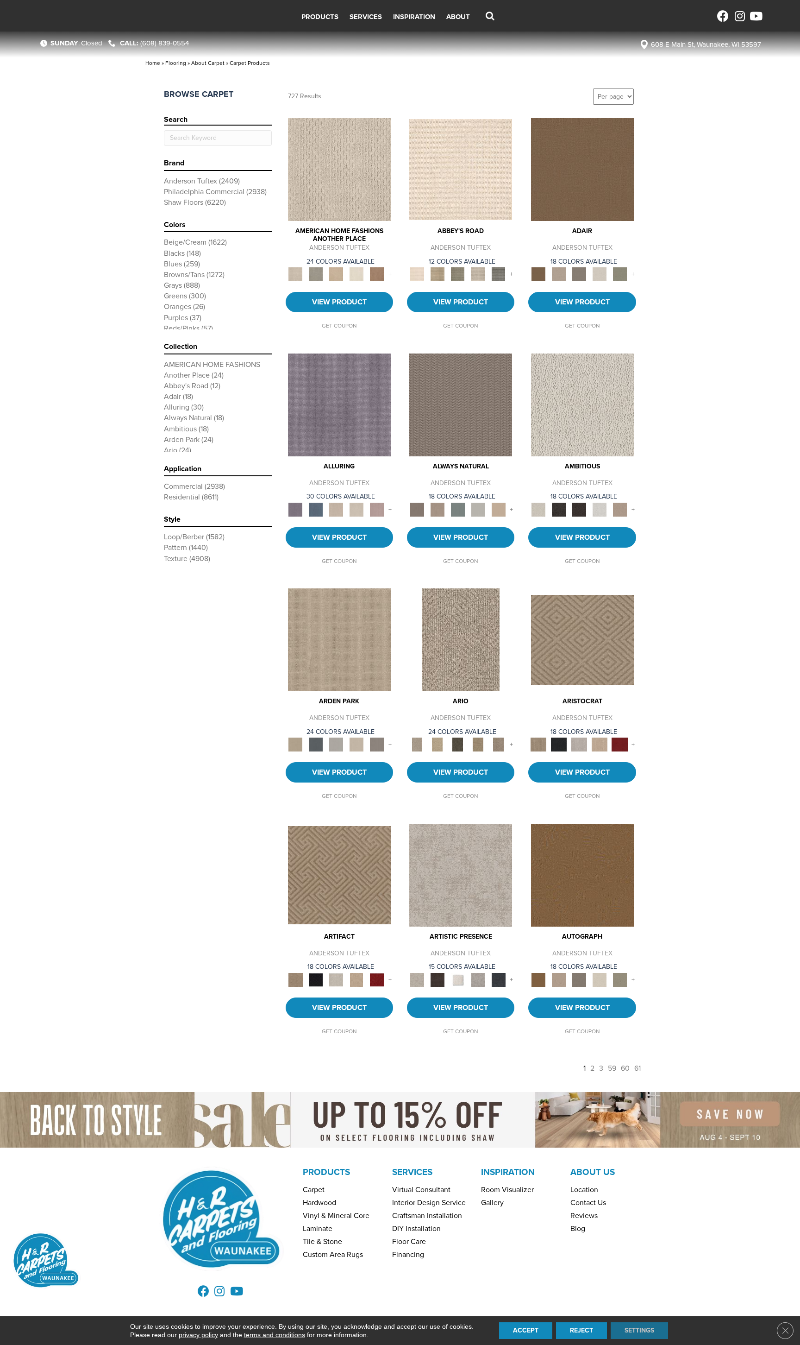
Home (152, 63)
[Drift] (356, 743)
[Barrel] (460, 404)
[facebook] (723, 16)
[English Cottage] (620, 274)
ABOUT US (592, 1172)
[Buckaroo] (377, 274)
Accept (525, 1330)
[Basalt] (336, 509)
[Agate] (339, 168)
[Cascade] (579, 743)
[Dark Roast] (579, 509)
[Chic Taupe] (478, 274)
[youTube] (755, 16)
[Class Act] (579, 274)
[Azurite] (316, 509)
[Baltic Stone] (460, 874)
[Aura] (460, 168)
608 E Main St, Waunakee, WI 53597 (706, 44)
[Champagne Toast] (559, 274)
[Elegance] (599, 274)
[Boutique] (498, 509)
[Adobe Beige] (461, 639)
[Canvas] (582, 404)
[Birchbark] (356, 509)
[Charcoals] (559, 509)
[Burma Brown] (437, 979)
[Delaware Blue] (498, 274)
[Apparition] (458, 743)
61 (637, 1068)
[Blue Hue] (316, 743)
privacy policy (198, 1335)
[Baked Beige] (336, 274)
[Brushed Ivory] (356, 274)
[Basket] (437, 509)
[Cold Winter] (478, 979)
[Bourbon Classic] (582, 168)
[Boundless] (458, 274)
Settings (639, 1330)
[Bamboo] (437, 274)
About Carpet (208, 63)
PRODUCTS (326, 1172)
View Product (339, 302)
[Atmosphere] (316, 274)
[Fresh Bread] (620, 509)
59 (612, 1068)
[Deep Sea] (498, 979)
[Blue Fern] (458, 509)
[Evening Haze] (377, 743)
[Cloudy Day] (336, 743)
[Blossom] (377, 509)
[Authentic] (339, 639)
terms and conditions (274, 1335)
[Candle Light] (458, 979)
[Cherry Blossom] (620, 743)
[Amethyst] (339, 404)
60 (625, 1068)
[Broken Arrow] (498, 743)
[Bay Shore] (478, 743)
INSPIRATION (508, 1172)
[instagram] (739, 16)
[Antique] (437, 743)
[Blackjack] (559, 743)
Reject (581, 1330)
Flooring (175, 63)
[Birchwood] (582, 639)
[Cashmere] (599, 743)
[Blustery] (478, 509)
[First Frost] (599, 509)
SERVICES (412, 1172)
